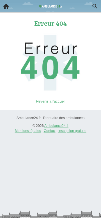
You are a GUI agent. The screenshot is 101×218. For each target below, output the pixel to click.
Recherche (95, 6)
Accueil (6, 6)
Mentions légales (28, 131)
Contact (50, 131)
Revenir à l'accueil (50, 101)
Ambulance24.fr (56, 126)
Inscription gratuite (72, 131)
